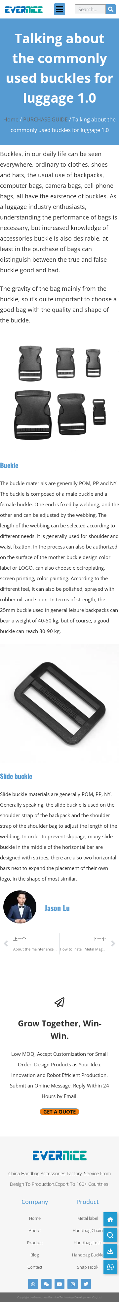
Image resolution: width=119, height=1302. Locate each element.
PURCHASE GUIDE (45, 119)
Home (11, 119)
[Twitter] (86, 1284)
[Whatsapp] (33, 1284)
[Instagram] (72, 1284)
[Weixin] (46, 1284)
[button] (59, 9)
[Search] (111, 9)
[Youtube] (60, 1284)
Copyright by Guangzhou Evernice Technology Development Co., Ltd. (59, 1297)
